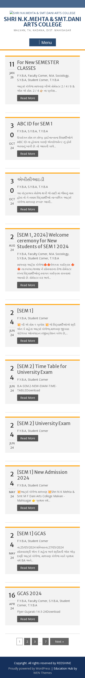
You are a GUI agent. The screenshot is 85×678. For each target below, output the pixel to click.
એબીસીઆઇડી (30, 179)
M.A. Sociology (58, 75)
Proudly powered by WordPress (29, 668)
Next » (59, 641)
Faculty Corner (37, 75)
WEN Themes (42, 673)
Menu (46, 42)
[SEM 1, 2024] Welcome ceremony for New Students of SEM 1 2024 (43, 240)
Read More (27, 98)
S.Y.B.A (21, 80)
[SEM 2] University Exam (43, 423)
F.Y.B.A (21, 75)
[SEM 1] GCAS (31, 533)
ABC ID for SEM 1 (35, 124)
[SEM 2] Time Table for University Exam (42, 369)
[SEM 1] (25, 311)
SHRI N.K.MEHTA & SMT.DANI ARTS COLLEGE (42, 22)
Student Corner (38, 80)
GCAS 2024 (29, 593)
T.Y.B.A (54, 80)
